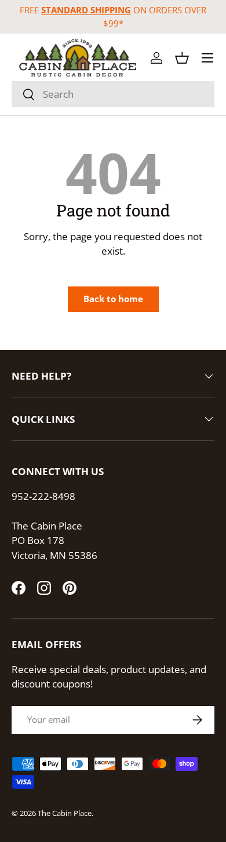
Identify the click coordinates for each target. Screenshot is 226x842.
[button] (182, 58)
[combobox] (113, 94)
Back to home (113, 298)
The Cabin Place (65, 813)
